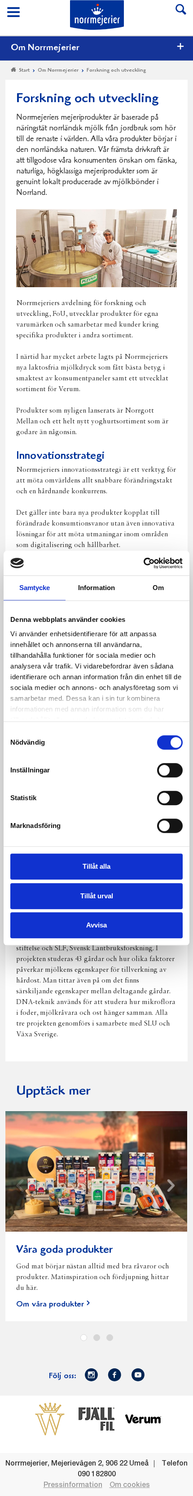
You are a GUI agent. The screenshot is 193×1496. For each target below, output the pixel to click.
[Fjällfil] (96, 1418)
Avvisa (96, 925)
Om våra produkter (50, 1305)
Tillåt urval (96, 896)
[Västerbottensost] (50, 1418)
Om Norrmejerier (45, 48)
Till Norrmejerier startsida (97, 15)
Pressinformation (73, 1485)
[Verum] (143, 1418)
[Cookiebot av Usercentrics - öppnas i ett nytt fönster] (143, 563)
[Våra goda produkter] (96, 1176)
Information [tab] (96, 587)
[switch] (170, 769)
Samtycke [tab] (34, 587)
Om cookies (130, 1485)
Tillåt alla (96, 866)
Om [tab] (158, 587)
